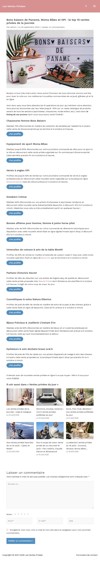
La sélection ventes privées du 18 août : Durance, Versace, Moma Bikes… (79, 445)
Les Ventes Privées (13, 6)
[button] (86, 6)
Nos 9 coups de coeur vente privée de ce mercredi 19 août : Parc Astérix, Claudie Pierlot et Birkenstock (49, 447)
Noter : (9, 514)
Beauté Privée (45, 281)
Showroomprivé (13, 182)
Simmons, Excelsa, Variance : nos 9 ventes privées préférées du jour (50, 412)
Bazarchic (45, 258)
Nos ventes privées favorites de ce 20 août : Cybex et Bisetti (19, 445)
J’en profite (15, 134)
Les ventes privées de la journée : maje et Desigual (18, 410)
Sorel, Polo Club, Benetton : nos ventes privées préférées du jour (79, 412)
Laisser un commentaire (53, 27)
